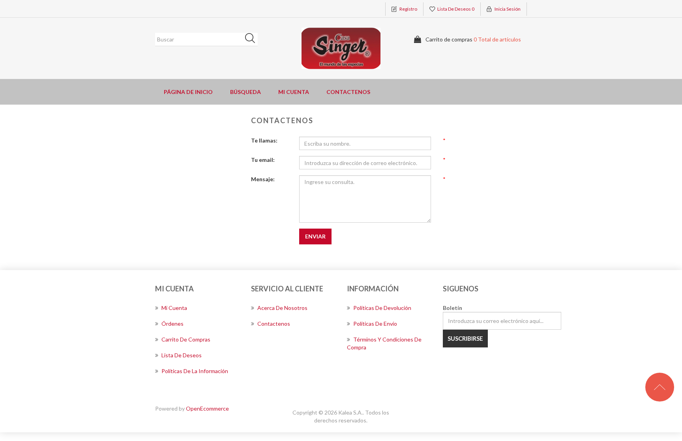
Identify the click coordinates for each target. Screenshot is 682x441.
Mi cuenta (293, 91)
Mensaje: (263, 179)
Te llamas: (264, 140)
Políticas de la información (194, 371)
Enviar (315, 236)
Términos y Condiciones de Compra (384, 343)
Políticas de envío (375, 323)
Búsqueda (252, 39)
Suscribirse (465, 338)
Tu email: (263, 159)
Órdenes (172, 323)
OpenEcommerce (207, 408)
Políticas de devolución (382, 307)
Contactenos (348, 91)
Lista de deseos (181, 355)
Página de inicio (188, 91)
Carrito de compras (185, 339)
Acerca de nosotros (282, 307)
